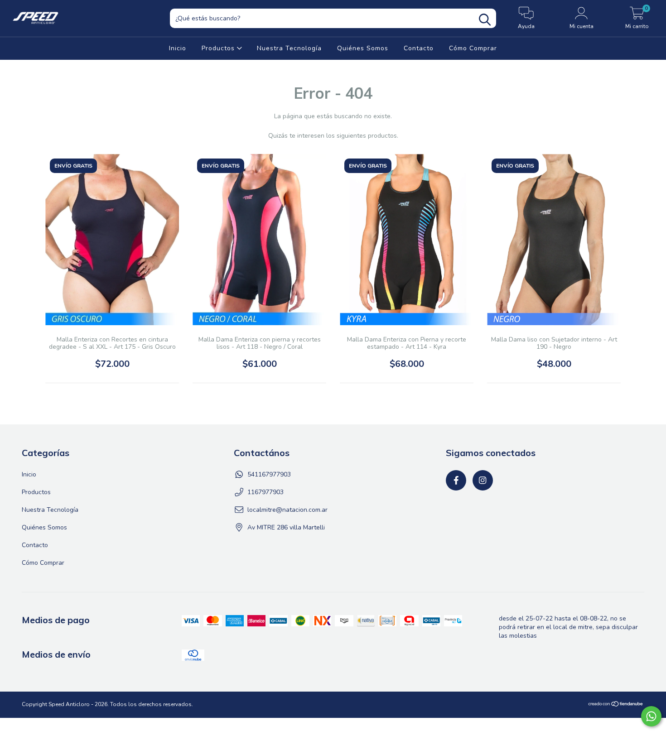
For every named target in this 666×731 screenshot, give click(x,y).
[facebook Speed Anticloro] (456, 480)
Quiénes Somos (362, 48)
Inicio (177, 48)
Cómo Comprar (473, 48)
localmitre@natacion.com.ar (287, 509)
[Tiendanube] (616, 705)
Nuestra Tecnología (289, 48)
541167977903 (269, 474)
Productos (219, 48)
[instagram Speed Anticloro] (483, 480)
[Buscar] (484, 19)
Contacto (419, 48)
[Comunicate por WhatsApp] (651, 716)
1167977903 (265, 492)
